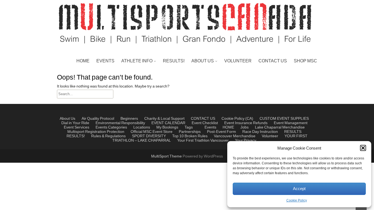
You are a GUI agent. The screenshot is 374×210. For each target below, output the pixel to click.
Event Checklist (205, 123)
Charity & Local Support (215, 88)
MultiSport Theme (167, 156)
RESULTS (292, 132)
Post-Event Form (221, 132)
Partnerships (205, 74)
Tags (189, 127)
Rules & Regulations (142, 101)
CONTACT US (272, 61)
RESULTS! (174, 61)
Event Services (76, 127)
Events (101, 127)
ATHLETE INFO (137, 61)
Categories (117, 127)
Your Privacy (245, 140)
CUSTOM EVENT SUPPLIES (284, 119)
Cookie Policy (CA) (237, 119)
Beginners (129, 119)
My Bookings (167, 127)
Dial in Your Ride (75, 123)
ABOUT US (202, 61)
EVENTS (105, 61)
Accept (299, 189)
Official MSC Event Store (151, 132)
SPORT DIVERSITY (149, 136)
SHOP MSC (305, 61)
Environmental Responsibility (120, 123)
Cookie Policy (296, 200)
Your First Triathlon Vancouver (203, 140)
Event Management (211, 101)
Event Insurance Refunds (245, 123)
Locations (141, 127)
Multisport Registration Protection (95, 132)
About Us (67, 119)
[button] (363, 148)
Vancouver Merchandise (234, 136)
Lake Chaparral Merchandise (280, 127)
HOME (83, 61)
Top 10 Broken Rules (143, 101)
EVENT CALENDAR (168, 123)
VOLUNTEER (238, 61)
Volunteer (270, 136)
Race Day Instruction (260, 132)
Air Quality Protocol (98, 119)
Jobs (244, 127)
